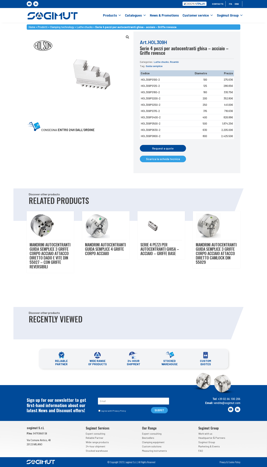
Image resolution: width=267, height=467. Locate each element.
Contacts (217, 4)
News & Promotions (164, 15)
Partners (220, 437)
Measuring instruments (154, 450)
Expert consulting (95, 433)
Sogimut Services (97, 428)
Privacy (223, 462)
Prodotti (42, 26)
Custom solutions (151, 446)
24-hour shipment (95, 446)
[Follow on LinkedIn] (35, 3)
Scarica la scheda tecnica (163, 159)
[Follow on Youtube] (29, 3)
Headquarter (205, 437)
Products (110, 15)
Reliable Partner (94, 437)
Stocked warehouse (97, 450)
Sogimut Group (228, 15)
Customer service (196, 15)
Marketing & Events (209, 446)
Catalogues (133, 15)
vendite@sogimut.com (226, 403)
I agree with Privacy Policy (113, 410)
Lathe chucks (85, 26)
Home (32, 26)
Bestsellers (148, 437)
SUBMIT (159, 410)
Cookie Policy (234, 462)
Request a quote (163, 148)
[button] (127, 37)
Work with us (205, 433)
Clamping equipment (153, 442)
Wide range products (97, 442)
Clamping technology (62, 26)
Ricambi (174, 61)
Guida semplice (154, 66)
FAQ (200, 450)
